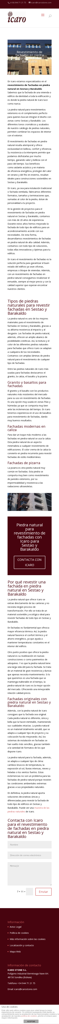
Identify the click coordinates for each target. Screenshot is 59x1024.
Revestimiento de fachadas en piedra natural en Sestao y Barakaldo (29, 56)
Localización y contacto (22, 945)
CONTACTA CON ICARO (29, 562)
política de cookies (29, 1016)
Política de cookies (19, 932)
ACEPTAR (31, 1021)
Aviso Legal (15, 926)
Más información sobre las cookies (27, 939)
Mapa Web (15, 951)
